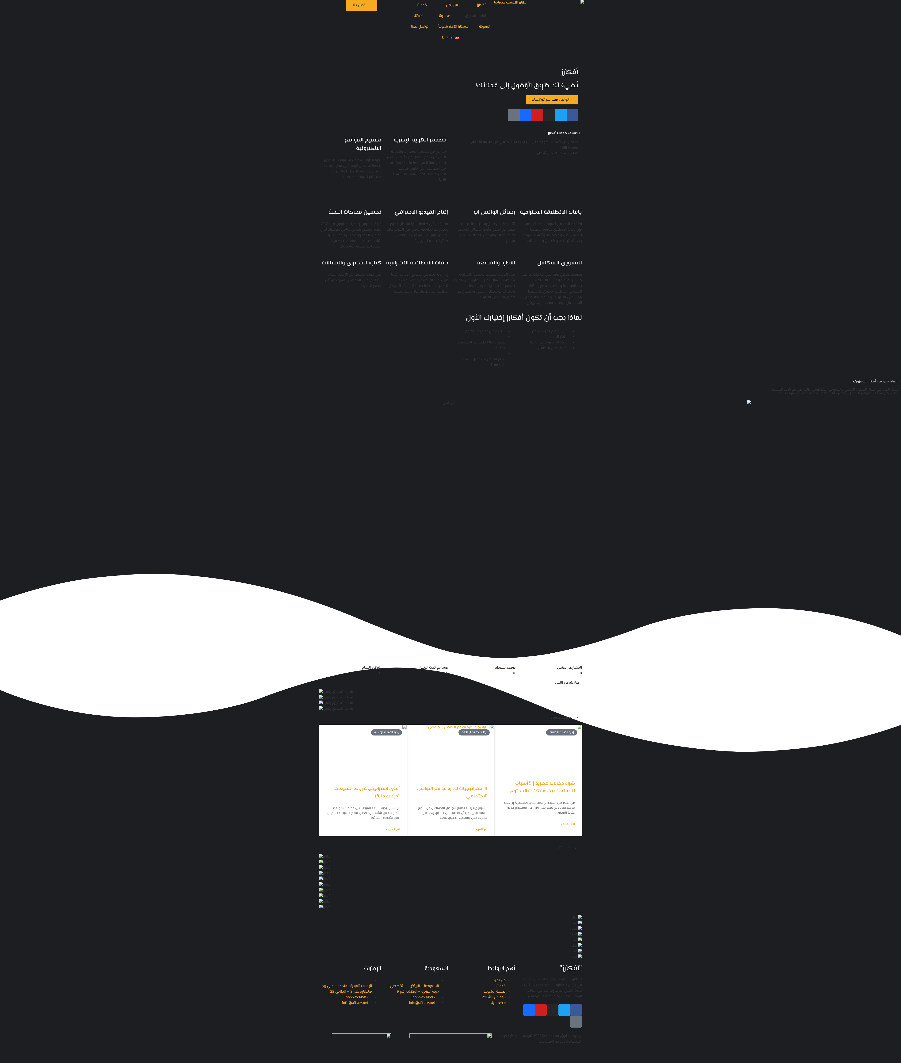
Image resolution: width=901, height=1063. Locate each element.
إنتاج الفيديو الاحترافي (421, 212)
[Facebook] (572, 115)
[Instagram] (549, 115)
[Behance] (525, 115)
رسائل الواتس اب (494, 212)
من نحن (452, 5)
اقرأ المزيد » (568, 824)
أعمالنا (418, 16)
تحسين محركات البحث (354, 212)
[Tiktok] (514, 115)
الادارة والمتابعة (496, 263)
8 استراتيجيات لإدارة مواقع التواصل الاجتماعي (452, 792)
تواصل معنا (419, 27)
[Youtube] (537, 115)
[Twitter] (561, 115)
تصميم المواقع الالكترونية (363, 144)
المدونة (484, 27)
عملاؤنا (444, 16)
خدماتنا (421, 5)
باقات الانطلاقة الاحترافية (551, 212)
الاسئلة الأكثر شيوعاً (453, 27)
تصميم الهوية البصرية (419, 140)
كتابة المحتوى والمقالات (351, 263)
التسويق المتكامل (559, 263)
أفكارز (481, 5)
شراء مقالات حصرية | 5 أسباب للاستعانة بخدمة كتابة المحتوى (542, 787)
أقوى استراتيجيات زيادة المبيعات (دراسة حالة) (367, 792)
